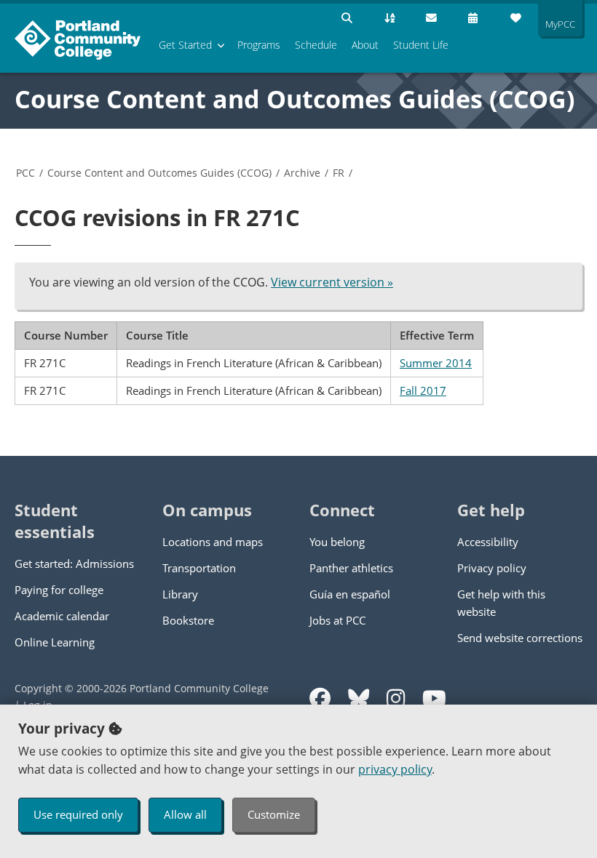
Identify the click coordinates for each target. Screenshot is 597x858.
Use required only (78, 814)
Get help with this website (501, 603)
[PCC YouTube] (434, 698)
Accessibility (487, 541)
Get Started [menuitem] (185, 45)
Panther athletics (351, 568)
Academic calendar (62, 616)
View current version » (332, 282)
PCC (25, 173)
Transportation (199, 568)
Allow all (185, 814)
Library (180, 594)
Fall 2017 (423, 390)
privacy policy (395, 769)
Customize (274, 814)
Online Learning (55, 642)
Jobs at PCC (337, 620)
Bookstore (188, 620)
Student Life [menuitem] (420, 45)
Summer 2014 (436, 363)
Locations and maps (212, 541)
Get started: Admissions (74, 563)
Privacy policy (491, 568)
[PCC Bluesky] (358, 698)
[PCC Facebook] (320, 698)
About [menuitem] (365, 45)
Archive (302, 173)
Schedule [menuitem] (316, 45)
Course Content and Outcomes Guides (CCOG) (295, 99)
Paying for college (59, 589)
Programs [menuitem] (258, 45)
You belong (337, 541)
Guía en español (349, 594)
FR (338, 173)
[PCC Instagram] (396, 698)
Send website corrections (519, 637)
